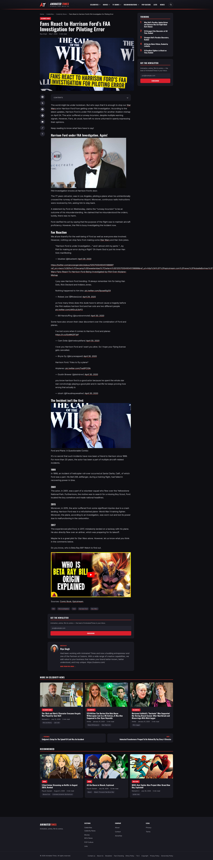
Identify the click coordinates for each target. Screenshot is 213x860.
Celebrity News (61, 14)
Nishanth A (45, 719)
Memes (162, 4)
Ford (74, 609)
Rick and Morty (47, 723)
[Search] (171, 4)
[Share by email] (42, 121)
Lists (155, 4)
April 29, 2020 (84, 259)
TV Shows (115, 4)
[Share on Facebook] (42, 109)
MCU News (136, 781)
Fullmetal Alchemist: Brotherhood (62, 794)
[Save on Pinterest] (42, 96)
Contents (58, 97)
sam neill (56, 723)
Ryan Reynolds (106, 725)
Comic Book (65, 601)
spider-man (136, 794)
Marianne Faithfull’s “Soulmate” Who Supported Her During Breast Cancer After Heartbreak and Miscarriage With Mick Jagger (151, 715)
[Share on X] (42, 103)
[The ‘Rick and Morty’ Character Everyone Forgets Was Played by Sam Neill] (61, 695)
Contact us (91, 856)
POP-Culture (146, 4)
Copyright (144, 856)
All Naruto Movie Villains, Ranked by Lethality (156, 45)
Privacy (148, 827)
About (117, 827)
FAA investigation (63, 609)
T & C (138, 856)
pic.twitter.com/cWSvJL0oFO (69, 309)
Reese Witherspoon (93, 725)
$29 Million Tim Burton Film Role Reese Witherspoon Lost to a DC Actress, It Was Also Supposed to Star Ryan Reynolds (105, 715)
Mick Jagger (136, 725)
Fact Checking (119, 856)
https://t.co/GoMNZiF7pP (67, 334)
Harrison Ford (83, 609)
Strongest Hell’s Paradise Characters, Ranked (156, 38)
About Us (100, 856)
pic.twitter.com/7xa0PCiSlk (78, 368)
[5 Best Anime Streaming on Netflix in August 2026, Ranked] (61, 766)
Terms (148, 832)
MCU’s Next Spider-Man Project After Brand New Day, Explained (151, 786)
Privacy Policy (154, 856)
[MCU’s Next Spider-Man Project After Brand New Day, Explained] (151, 766)
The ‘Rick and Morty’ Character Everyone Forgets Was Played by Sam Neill (61, 714)
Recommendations (130, 4)
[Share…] (42, 133)
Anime (44, 781)
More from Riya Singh (68, 666)
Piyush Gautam (47, 791)
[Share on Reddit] (42, 115)
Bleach (90, 792)
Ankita (89, 721)
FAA (53, 609)
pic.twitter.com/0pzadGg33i (98, 290)
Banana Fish (46, 794)
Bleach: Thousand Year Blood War (104, 792)
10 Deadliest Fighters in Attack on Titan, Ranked (155, 51)
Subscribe (91, 633)
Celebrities (94, 4)
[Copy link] (42, 127)
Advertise (118, 836)
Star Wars (105, 240)
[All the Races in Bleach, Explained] (106, 766)
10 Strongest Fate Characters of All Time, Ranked (156, 32)
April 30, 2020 (97, 315)
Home (42, 14)
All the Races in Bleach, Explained (100, 785)
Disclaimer (108, 856)
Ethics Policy (130, 856)
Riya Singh (43, 34)
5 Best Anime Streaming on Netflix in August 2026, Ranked (60, 786)
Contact (118, 832)
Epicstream (78, 601)
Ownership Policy (167, 856)
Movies (105, 4)
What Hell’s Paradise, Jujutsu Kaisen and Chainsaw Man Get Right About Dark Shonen (156, 24)
